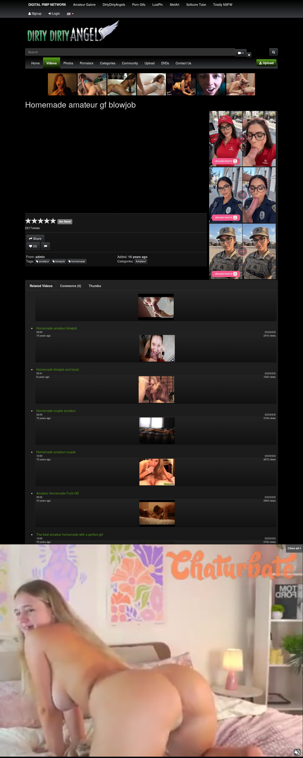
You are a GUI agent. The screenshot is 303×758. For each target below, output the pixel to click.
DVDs (165, 63)
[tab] (41, 285)
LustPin (157, 4)
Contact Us (183, 63)
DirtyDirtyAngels (114, 4)
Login (55, 13)
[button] (70, 13)
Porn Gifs (138, 4)
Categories (107, 63)
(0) (34, 246)
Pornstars (86, 63)
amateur (43, 261)
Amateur (141, 261)
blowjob (60, 261)
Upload (150, 63)
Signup (36, 13)
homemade (78, 261)
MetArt (174, 4)
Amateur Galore (84, 4)
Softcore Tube (196, 4)
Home (35, 63)
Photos (68, 63)
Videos (51, 63)
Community (130, 63)
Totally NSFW (222, 4)
